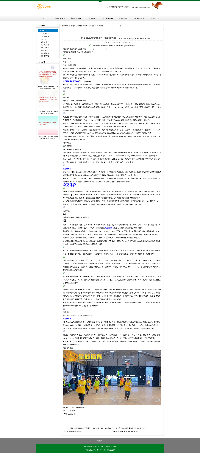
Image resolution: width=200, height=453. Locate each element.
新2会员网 (155, 18)
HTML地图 (112, 446)
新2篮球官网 (76, 18)
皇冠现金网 (101, 450)
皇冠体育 (95, 450)
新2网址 (113, 450)
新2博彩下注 (45, 56)
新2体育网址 (45, 53)
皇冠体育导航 (88, 450)
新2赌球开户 (108, 18)
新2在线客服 (139, 18)
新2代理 (92, 18)
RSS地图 (106, 446)
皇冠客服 (108, 450)
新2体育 (71, 26)
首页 (44, 18)
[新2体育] (43, 8)
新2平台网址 (124, 18)
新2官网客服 (60, 18)
